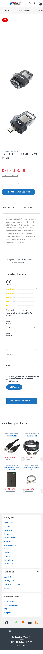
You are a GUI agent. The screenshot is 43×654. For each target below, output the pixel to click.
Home (4, 10)
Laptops (7, 526)
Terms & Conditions (12, 584)
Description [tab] (8, 207)
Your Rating (8, 322)
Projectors (8, 541)
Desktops (8, 530)
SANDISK (21, 262)
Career (7, 588)
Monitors (7, 556)
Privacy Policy (9, 581)
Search (30, 3)
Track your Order (11, 605)
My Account (9, 601)
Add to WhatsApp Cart (20, 192)
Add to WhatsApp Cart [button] (20, 459)
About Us (7, 577)
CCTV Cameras (10, 545)
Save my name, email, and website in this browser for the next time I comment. (24, 379)
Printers (7, 534)
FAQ (6, 609)
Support (7, 612)
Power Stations (10, 537)
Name (9, 354)
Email (9, 365)
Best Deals (8, 523)
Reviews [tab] (28, 207)
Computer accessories (21, 10)
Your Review (9, 334)
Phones (7, 549)
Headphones (9, 560)
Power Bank (8, 563)
